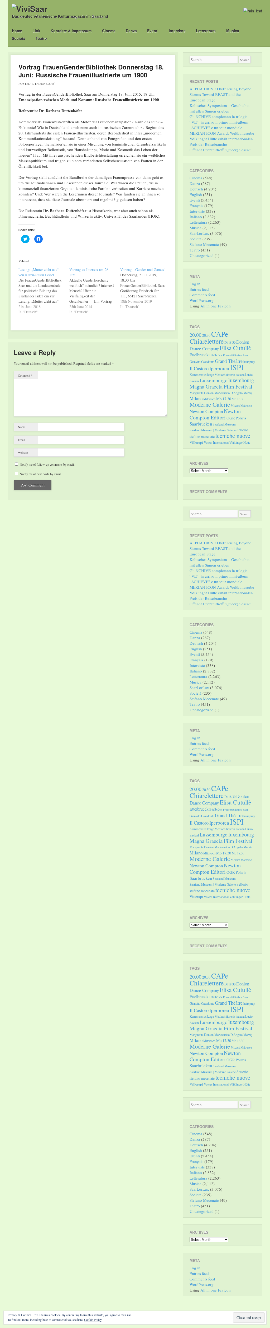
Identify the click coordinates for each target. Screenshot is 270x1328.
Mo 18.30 (238, 399)
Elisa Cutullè (235, 348)
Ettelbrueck (199, 354)
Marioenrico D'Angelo (228, 393)
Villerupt (196, 442)
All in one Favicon (215, 305)
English (196, 194)
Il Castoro (199, 368)
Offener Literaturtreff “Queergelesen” (220, 149)
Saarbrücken (201, 424)
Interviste (177, 30)
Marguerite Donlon (202, 393)
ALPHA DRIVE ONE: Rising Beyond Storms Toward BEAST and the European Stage (221, 94)
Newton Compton (206, 411)
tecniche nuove (232, 435)
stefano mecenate (202, 436)
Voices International (216, 442)
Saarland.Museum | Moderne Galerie (213, 430)
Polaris (241, 417)
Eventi (152, 30)
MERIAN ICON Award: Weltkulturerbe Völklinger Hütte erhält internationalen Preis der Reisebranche (222, 138)
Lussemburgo (214, 380)
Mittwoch (209, 399)
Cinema (108, 30)
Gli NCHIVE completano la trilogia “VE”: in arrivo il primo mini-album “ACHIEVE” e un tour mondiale (219, 122)
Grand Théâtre (229, 361)
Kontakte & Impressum (71, 30)
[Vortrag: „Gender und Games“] (145, 288)
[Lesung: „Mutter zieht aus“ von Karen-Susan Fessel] (43, 291)
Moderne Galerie (210, 404)
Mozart (235, 405)
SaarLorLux (199, 233)
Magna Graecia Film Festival (221, 386)
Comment (25, 375)
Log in (195, 283)
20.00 (195, 334)
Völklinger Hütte (239, 442)
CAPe (219, 334)
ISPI (237, 367)
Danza (131, 30)
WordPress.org (202, 300)
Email (21, 440)
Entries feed (199, 289)
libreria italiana (235, 374)
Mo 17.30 (223, 398)
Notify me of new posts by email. (40, 474)
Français (196, 205)
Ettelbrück (215, 355)
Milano (196, 398)
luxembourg (241, 380)
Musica (232, 30)
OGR (230, 417)
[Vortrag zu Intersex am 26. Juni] (94, 291)
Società (18, 38)
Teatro (41, 38)
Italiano (196, 216)
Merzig (247, 393)
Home (17, 30)
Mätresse (246, 405)
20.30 (206, 335)
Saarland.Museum (224, 424)
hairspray (249, 361)
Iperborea (219, 368)
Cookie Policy (93, 1319)
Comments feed (202, 294)
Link (36, 30)
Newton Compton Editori (215, 414)
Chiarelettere (207, 340)
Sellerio (242, 429)
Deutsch (196, 188)
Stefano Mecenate (204, 244)
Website (23, 452)
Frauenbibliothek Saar (235, 355)
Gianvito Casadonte (202, 361)
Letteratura (206, 30)
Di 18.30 (229, 342)
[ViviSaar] (29, 8)
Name (21, 427)
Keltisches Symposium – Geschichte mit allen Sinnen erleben (219, 108)
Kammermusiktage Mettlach (207, 374)
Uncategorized (202, 255)
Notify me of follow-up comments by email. (47, 464)
